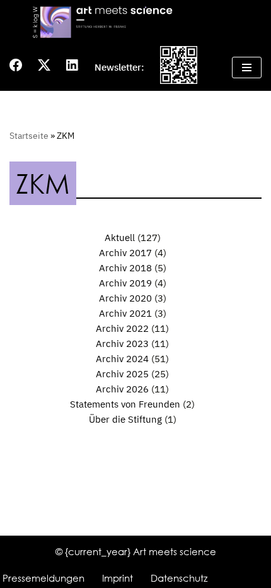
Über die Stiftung (125, 419)
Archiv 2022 (122, 328)
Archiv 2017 (125, 253)
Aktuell (120, 238)
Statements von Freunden (125, 404)
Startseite (29, 135)
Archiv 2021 (125, 313)
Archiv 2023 (122, 344)
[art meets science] (135, 22)
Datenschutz (179, 578)
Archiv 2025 (122, 374)
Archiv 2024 (122, 359)
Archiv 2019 (125, 283)
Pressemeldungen (43, 578)
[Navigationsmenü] (247, 67)
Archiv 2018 (125, 268)
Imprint (117, 578)
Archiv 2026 (122, 389)
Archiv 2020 (125, 298)
